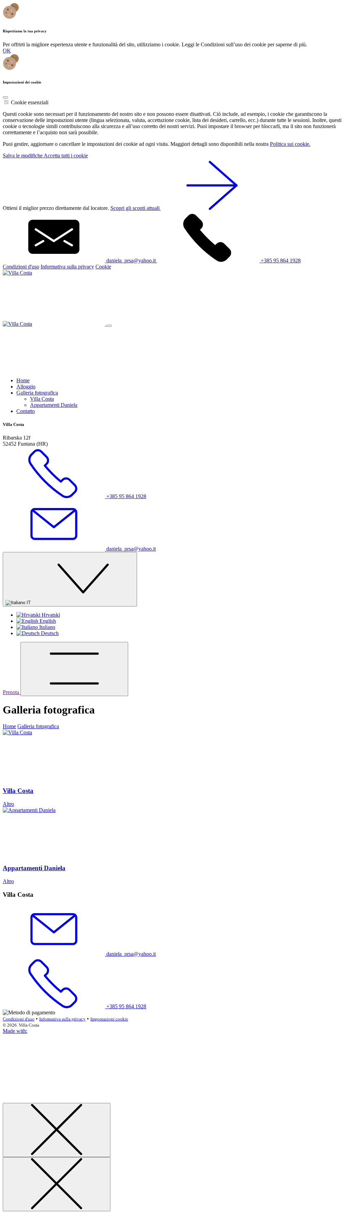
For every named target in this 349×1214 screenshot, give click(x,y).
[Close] (5, 97)
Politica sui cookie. (290, 144)
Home (23, 380)
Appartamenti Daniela (53, 405)
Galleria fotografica (37, 393)
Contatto (25, 411)
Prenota (11, 692)
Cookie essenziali (29, 102)
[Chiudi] (56, 1130)
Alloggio (25, 386)
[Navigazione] (74, 669)
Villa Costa (42, 399)
